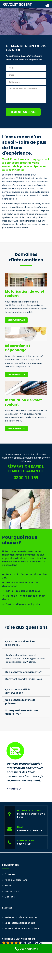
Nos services (12, 891)
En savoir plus (16, 320)
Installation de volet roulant (23, 402)
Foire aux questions (16, 879)
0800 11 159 (26, 477)
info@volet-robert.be (29, 830)
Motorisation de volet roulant (24, 293)
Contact (10, 896)
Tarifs (8, 885)
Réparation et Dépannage (17, 347)
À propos (10, 874)
